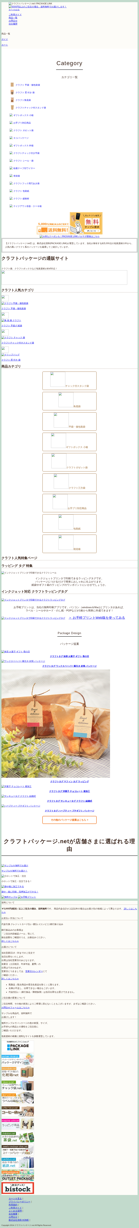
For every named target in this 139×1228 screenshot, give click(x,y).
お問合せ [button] (13, 20)
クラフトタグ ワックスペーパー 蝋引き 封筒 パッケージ (69, 666)
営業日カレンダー (34, 971)
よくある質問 (15, 1211)
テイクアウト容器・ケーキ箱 (27, 206)
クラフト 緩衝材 (21, 198)
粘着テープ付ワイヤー (24, 168)
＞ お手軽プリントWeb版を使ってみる (97, 618)
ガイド (4, 39)
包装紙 (77, 528)
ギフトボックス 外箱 (23, 145)
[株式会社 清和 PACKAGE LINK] (63, 3)
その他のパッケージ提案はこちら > (69, 819)
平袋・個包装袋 (77, 426)
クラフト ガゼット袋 (23, 130)
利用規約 (13, 1204)
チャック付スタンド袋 (77, 386)
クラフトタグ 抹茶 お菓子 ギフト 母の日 (69, 656)
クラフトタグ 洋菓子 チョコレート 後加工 (69, 791)
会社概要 (13, 1214)
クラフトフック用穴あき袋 (26, 183)
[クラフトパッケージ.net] (31, 3)
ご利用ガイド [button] (15, 14)
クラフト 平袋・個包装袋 (28, 85)
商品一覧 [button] (13, 17)
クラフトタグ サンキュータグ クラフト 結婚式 (69, 801)
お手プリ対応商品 (22, 123)
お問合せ (13, 1217)
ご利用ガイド (15, 1208)
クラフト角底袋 (23, 100)
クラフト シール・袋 (23, 160)
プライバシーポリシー (19, 1201)
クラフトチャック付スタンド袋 (31, 107)
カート (4, 45)
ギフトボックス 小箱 (23, 115)
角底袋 (77, 406)
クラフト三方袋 (77, 488)
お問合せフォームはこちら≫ (15, 1007)
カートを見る (15, 1198)
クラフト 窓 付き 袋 (25, 92)
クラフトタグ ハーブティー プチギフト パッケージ (69, 810)
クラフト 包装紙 (21, 191)
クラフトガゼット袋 (77, 467)
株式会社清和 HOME (19, 1220)
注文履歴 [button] (13, 24)
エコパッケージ (21, 138)
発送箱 (16, 176)
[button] (14, 9)
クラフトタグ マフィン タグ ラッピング (69, 781)
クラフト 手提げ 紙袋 (11, 325)
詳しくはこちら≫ (10, 941)
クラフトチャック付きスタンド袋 (17, 343)
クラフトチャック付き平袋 (26, 153)
